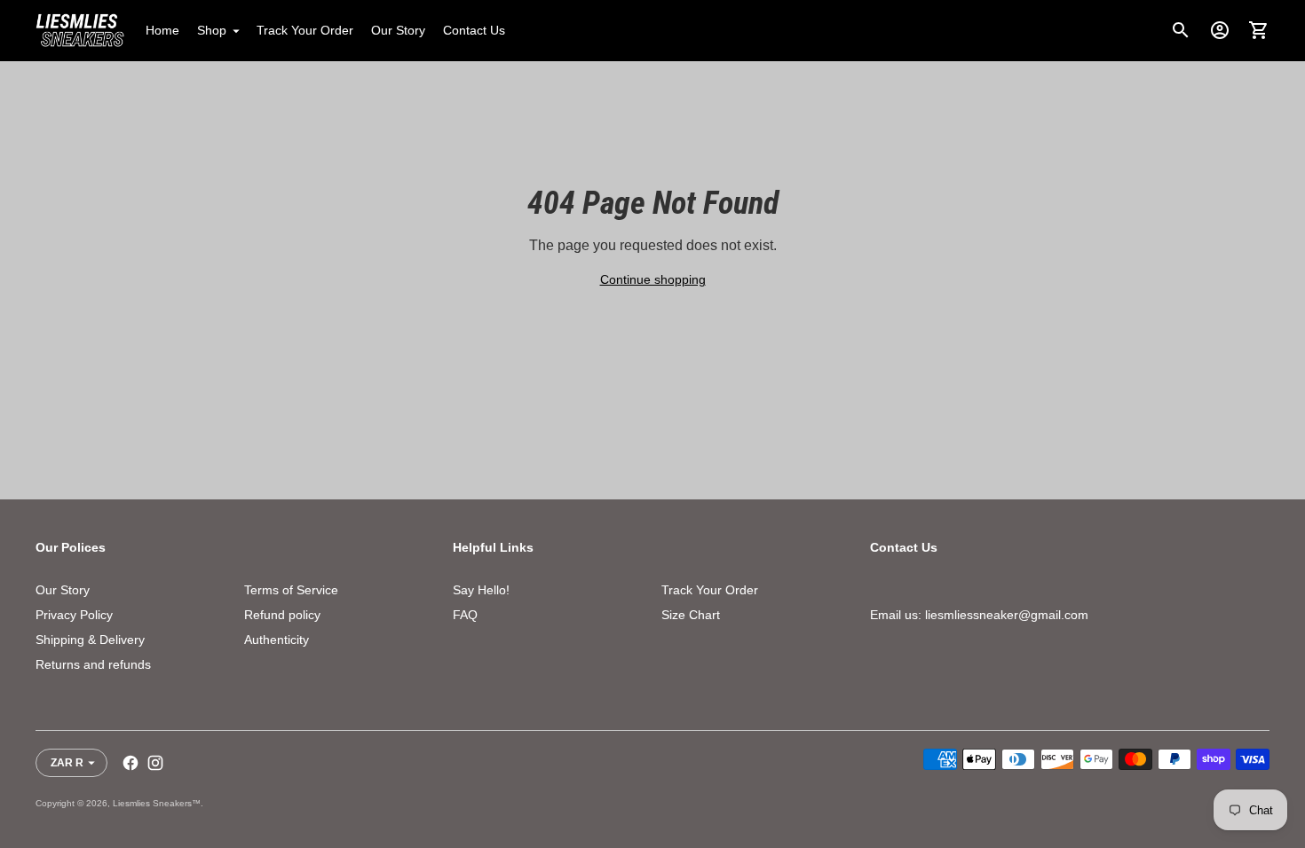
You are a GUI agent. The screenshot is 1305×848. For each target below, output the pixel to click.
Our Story (398, 30)
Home (162, 30)
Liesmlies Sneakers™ (157, 803)
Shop (211, 30)
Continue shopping (653, 279)
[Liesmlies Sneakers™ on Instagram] (155, 763)
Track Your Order (305, 30)
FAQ (465, 615)
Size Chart (690, 615)
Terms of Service (291, 590)
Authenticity (276, 639)
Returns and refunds (93, 664)
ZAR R (67, 763)
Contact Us (474, 30)
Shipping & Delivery (90, 639)
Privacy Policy (74, 615)
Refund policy (282, 615)
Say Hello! (481, 590)
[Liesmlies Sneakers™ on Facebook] (130, 763)
